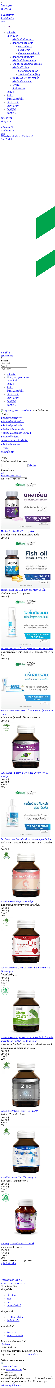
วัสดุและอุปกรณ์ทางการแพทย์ (27, 64)
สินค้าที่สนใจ (13, 1320)
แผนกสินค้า (12, 36)
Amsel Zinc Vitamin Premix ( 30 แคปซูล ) (20, 1111)
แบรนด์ (10, 92)
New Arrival (15, 475)
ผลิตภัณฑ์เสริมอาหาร (23, 39)
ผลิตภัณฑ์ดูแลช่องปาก (23, 57)
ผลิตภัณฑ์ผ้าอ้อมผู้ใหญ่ (29, 74)
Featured (5, 475)
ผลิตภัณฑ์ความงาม (22, 81)
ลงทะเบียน (33, 1354)
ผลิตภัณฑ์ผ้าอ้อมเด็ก (28, 71)
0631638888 (6, 118)
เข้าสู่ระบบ (6, 9)
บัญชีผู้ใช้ (11, 109)
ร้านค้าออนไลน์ (8, 1366)
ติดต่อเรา (11, 113)
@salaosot (17, 136)
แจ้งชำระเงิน (13, 102)
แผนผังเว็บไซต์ (14, 1305)
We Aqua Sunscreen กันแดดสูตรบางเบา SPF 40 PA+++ (27, 648)
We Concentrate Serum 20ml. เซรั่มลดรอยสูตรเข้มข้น (26, 839)
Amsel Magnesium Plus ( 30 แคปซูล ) (18, 1177)
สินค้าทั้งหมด (18, 88)
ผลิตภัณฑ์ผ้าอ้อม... (10, 437)
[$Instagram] (27, 136)
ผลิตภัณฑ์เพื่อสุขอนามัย (24, 60)
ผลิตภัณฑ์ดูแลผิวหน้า (22, 43)
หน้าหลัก (11, 32)
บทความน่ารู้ (13, 106)
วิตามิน (15, 85)
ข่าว (9, 1298)
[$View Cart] (7, 355)
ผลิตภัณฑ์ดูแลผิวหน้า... (12, 421)
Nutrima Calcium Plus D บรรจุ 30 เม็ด (18, 531)
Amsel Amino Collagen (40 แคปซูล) (17, 901)
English (9, 5)
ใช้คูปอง (32, 465)
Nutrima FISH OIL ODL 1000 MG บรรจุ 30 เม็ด (23, 590)
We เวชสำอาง (25, 46)
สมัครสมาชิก (7, 15)
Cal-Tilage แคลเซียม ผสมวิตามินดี (17, 1243)
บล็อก (9, 1302)
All (2, 473)
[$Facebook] (6, 136)
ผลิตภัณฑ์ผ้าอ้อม (20, 67)
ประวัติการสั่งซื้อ (15, 1317)
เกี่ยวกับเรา (12, 1295)
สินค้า (10, 95)
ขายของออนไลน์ (14, 1369)
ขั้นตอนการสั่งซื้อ (15, 99)
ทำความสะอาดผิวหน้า (29, 53)
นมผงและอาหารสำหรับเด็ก (25, 78)
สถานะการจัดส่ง (15, 1335)
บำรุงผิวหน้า (24, 50)
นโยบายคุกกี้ (7, 1385)
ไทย (3, 5)
